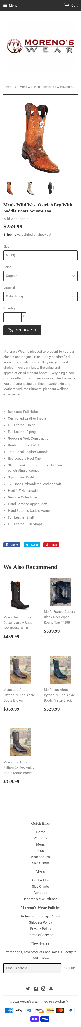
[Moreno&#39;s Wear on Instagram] (43, 989)
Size (6, 246)
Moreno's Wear (29, 1001)
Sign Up (69, 968)
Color (7, 267)
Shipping (9, 235)
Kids (40, 851)
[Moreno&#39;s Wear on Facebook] (35, 989)
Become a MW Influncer (40, 899)
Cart (74, 6)
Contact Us (40, 880)
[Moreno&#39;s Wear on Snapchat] (51, 989)
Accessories (40, 857)
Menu (13, 6)
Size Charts (40, 863)
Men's (40, 844)
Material (9, 288)
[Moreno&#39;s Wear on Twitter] (28, 989)
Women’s (40, 838)
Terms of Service (40, 935)
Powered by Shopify (55, 1001)
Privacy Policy (40, 929)
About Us (40, 893)
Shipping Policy (40, 922)
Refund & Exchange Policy (40, 916)
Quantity (9, 308)
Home (7, 86)
